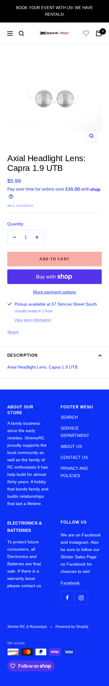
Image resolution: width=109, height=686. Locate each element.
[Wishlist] (86, 34)
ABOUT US (71, 446)
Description (22, 355)
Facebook (70, 582)
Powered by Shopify (71, 627)
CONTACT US (74, 457)
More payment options (54, 291)
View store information (33, 320)
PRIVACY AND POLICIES (74, 472)
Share (13, 332)
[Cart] (99, 33)
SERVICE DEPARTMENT (75, 432)
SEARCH (69, 417)
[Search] (21, 33)
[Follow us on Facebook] (67, 598)
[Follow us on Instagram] (81, 598)
